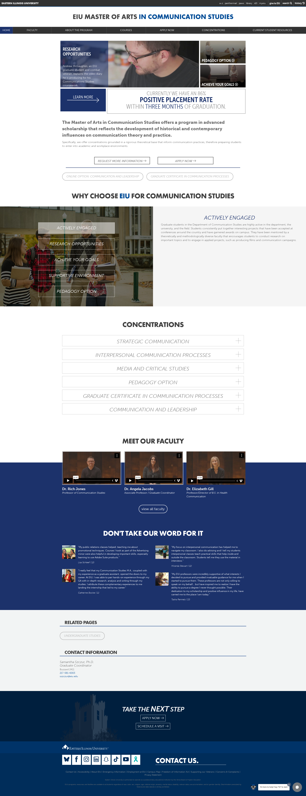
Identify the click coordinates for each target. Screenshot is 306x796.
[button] (297, 787)
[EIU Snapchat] (106, 760)
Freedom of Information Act (175, 772)
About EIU (96, 772)
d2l (255, 3)
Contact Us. (177, 760)
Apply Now (167, 30)
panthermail (231, 3)
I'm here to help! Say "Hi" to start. (274, 787)
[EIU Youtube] (125, 760)
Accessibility (83, 772)
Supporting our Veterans (202, 772)
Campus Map (153, 772)
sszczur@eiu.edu (69, 676)
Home (6, 30)
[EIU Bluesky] (66, 760)
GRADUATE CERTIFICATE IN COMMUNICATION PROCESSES (190, 176)
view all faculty (153, 509)
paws (241, 3)
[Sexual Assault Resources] (135, 760)
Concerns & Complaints (227, 772)
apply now (151, 718)
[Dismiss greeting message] (289, 784)
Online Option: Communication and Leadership (102, 176)
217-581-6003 (67, 673)
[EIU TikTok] (116, 760)
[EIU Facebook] (76, 760)
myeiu (262, 3)
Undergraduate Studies (82, 635)
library (249, 3)
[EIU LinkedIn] (96, 760)
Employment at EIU (136, 772)
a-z (221, 3)
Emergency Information (114, 772)
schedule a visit (151, 726)
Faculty (32, 30)
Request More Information (120, 161)
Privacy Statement (153, 775)
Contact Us (71, 772)
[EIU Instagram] (86, 760)
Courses (126, 30)
